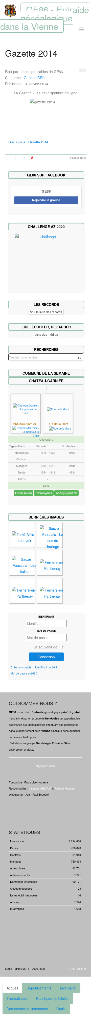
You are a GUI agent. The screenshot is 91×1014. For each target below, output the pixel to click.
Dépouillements (39, 987)
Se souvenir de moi (48, 646)
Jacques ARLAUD (40, 788)
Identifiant (46, 616)
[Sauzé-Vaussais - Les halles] (24, 564)
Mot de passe (46, 631)
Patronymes (44, 493)
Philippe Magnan (65, 788)
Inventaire (68, 987)
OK (79, 357)
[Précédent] (16, 157)
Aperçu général (66, 493)
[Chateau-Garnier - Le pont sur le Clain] (25, 409)
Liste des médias (46, 334)
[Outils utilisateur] (82, 70)
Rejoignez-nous (45, 766)
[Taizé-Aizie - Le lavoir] (24, 536)
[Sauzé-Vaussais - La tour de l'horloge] (52, 536)
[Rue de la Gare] (58, 409)
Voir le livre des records (46, 312)
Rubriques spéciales (52, 998)
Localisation (23, 493)
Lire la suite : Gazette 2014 (28, 142)
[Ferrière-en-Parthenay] (52, 564)
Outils (60, 1008)
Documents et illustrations (27, 1008)
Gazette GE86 (35, 77)
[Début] (9, 157)
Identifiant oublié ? (46, 667)
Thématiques (17, 998)
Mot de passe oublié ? (24, 673)
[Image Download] (25, 431)
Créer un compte (21, 667)
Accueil (12, 987)
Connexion (46, 656)
